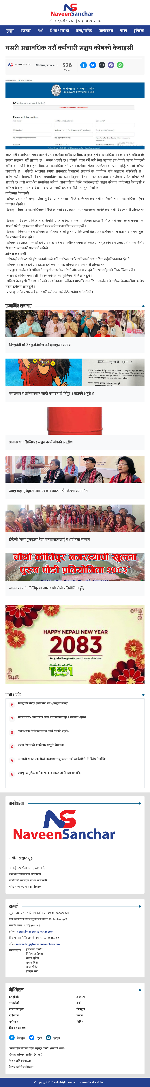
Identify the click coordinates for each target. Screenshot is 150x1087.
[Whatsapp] (120, 65)
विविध (79, 1021)
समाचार (26, 31)
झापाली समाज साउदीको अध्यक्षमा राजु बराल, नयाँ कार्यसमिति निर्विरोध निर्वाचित (62, 759)
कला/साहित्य (84, 31)
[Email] (102, 65)
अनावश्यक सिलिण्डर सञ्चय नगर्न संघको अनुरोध (41, 442)
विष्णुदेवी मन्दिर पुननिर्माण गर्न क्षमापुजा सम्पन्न (40, 345)
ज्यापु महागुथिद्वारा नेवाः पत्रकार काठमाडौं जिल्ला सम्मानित (48, 491)
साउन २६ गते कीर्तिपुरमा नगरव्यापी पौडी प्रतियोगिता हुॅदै (46, 588)
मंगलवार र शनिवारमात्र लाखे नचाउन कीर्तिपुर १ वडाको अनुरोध (51, 394)
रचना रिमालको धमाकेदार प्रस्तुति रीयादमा (41, 745)
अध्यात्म (80, 996)
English (14, 996)
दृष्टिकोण (139, 31)
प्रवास (123, 31)
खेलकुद (80, 1009)
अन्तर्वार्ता (14, 1003)
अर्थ (40, 31)
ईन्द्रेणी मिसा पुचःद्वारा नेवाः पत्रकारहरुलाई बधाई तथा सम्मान (49, 540)
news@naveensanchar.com (35, 931)
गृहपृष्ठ (10, 31)
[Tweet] (92, 65)
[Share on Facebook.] (83, 65)
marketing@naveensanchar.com (38, 944)
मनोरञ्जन (106, 31)
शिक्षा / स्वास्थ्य (59, 31)
